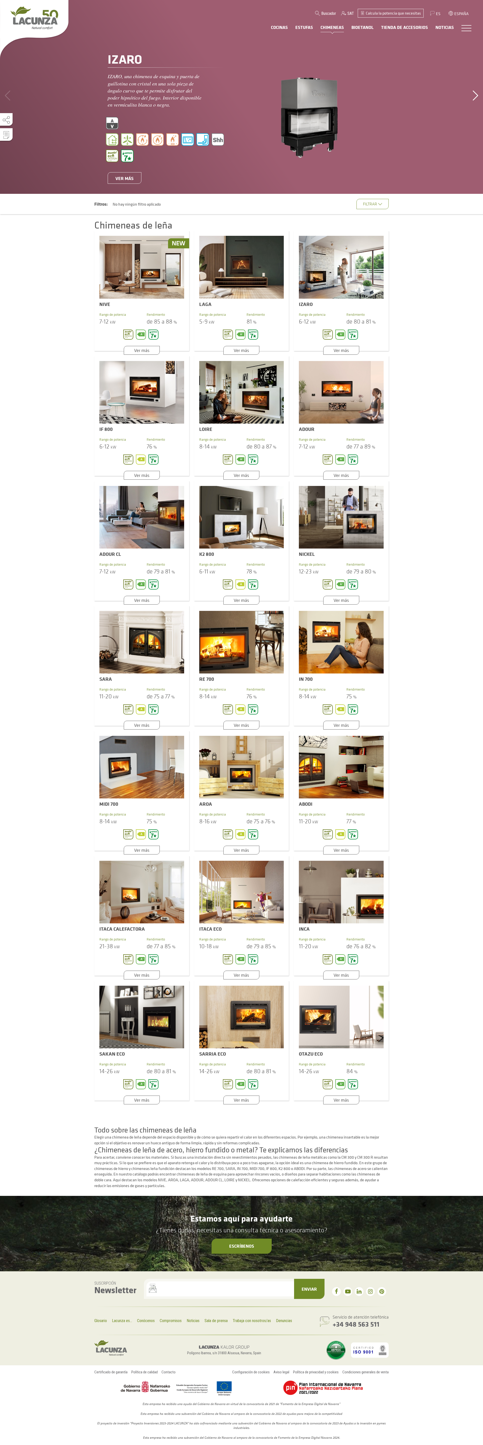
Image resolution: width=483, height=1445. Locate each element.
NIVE (104, 304)
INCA (304, 928)
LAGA (205, 304)
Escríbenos (241, 1246)
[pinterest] (381, 1291)
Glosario (100, 1320)
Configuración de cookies (251, 1372)
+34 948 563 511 (356, 1324)
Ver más (124, 178)
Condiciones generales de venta (365, 1372)
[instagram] (370, 1291)
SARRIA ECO (212, 1053)
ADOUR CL (110, 554)
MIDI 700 (108, 803)
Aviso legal (281, 1372)
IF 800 (106, 429)
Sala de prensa (216, 1320)
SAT (350, 13)
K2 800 (206, 554)
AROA (205, 803)
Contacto (169, 1372)
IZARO (306, 304)
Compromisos (171, 1320)
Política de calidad (144, 1372)
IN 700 (306, 678)
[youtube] (347, 1291)
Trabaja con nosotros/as (252, 1320)
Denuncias (284, 1320)
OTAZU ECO (311, 1053)
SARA (105, 678)
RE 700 (206, 678)
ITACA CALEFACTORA (122, 928)
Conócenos (146, 1320)
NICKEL (307, 554)
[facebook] (336, 1291)
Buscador (328, 13)
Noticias (193, 1320)
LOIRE (205, 429)
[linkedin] (359, 1291)
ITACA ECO (210, 928)
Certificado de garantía (111, 1372)
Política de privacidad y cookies (316, 1372)
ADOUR (306, 429)
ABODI (305, 803)
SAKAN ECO (112, 1053)
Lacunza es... (122, 1320)
